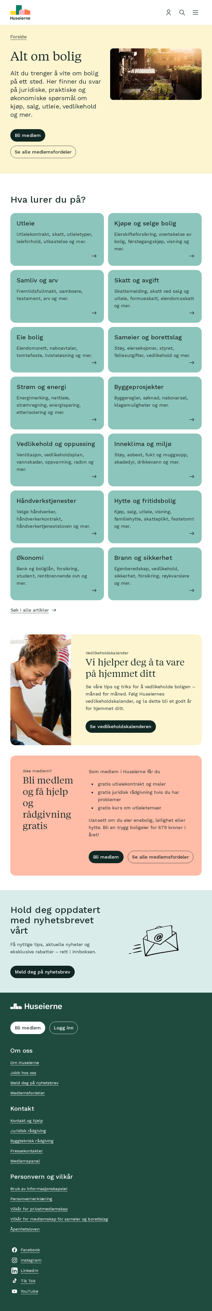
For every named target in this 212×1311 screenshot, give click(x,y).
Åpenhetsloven (25, 1229)
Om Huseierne (24, 1062)
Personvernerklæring (31, 1198)
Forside (18, 36)
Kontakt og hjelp (26, 1120)
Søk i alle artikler (29, 610)
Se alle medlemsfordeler (43, 152)
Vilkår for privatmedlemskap (39, 1208)
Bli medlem (28, 135)
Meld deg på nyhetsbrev (42, 972)
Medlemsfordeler (27, 1092)
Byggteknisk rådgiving (32, 1140)
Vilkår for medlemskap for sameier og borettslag (59, 1219)
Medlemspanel (25, 1161)
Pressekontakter (26, 1150)
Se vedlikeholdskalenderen (120, 726)
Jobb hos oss (23, 1072)
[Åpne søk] (182, 12)
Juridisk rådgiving (28, 1130)
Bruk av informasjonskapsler (39, 1188)
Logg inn (63, 1027)
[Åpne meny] (195, 12)
